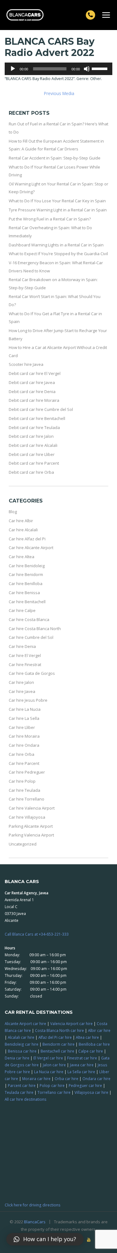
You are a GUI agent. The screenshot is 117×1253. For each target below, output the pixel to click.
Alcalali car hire (21, 1037)
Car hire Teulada (24, 790)
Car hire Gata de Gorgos (32, 673)
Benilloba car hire (94, 1044)
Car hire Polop (22, 781)
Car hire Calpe (22, 610)
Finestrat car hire (82, 1057)
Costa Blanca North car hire (59, 1030)
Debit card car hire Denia (32, 391)
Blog (13, 511)
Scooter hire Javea (26, 364)
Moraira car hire (36, 1078)
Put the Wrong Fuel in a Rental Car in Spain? (50, 219)
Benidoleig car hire (21, 1044)
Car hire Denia (22, 646)
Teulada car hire (19, 1092)
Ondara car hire (96, 1078)
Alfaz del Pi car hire (55, 1037)
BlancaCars (35, 1222)
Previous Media (59, 93)
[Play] (13, 69)
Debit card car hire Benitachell (37, 418)
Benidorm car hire (58, 1044)
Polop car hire (52, 1085)
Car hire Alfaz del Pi (27, 539)
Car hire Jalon (21, 682)
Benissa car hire (22, 1050)
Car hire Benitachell (27, 601)
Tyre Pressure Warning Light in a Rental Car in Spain (58, 210)
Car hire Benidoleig (27, 565)
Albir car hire (99, 1030)
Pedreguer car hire (85, 1085)
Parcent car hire (22, 1085)
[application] (58, 69)
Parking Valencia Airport (31, 835)
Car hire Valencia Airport (32, 808)
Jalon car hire (54, 1064)
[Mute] (87, 69)
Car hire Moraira (24, 736)
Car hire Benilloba (25, 583)
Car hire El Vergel (25, 655)
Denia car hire (17, 1057)
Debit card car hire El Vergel (35, 373)
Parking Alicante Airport (31, 826)
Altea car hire (87, 1037)
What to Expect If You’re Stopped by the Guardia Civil (58, 253)
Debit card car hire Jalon (31, 436)
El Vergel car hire (48, 1057)
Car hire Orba (21, 754)
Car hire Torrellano (26, 799)
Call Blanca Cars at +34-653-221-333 (37, 934)
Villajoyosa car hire (91, 1092)
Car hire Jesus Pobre (28, 700)
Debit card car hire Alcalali (33, 445)
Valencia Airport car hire (71, 1023)
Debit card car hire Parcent (34, 463)
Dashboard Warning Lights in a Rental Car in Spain (56, 245)
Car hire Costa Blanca (29, 619)
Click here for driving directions (33, 1204)
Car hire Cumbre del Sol (31, 637)
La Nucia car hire (48, 1071)
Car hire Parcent (24, 763)
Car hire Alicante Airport (31, 547)
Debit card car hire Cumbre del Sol (41, 409)
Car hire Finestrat (25, 664)
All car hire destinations (25, 1099)
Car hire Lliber (22, 727)
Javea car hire (82, 1064)
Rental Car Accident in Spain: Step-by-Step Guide (54, 158)
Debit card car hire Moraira (34, 400)
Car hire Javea (22, 691)
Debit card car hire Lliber (32, 454)
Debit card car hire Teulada (34, 427)
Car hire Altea (21, 556)
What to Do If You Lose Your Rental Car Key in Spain (57, 201)
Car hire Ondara (24, 745)
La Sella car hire (81, 1071)
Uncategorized (23, 844)
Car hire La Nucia (25, 709)
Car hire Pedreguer (27, 772)
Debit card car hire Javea (32, 382)
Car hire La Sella (24, 718)
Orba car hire (66, 1078)
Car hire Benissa (24, 592)
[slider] (100, 68)
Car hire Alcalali (23, 530)
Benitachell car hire (57, 1050)
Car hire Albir (21, 520)
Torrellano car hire (54, 1092)
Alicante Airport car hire (25, 1023)
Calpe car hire (90, 1050)
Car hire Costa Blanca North (35, 628)
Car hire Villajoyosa (27, 817)
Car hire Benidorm (26, 574)
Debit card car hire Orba (31, 472)
